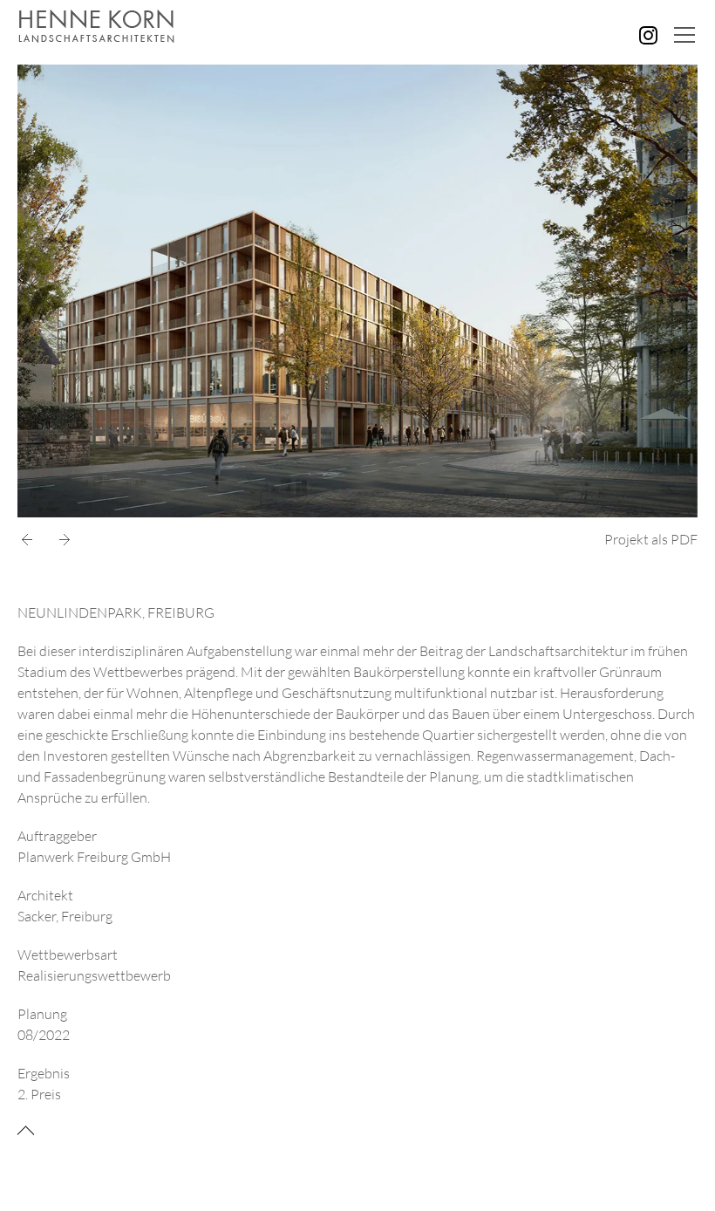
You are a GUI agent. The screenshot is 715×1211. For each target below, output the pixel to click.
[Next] (61, 540)
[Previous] (30, 540)
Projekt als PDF (651, 539)
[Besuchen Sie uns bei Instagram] (648, 35)
